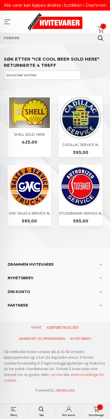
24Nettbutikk (65, 390)
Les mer (56, 374)
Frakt (36, 328)
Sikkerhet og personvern (42, 339)
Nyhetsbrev (80, 339)
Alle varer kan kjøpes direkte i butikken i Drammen (55, 5)
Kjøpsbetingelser (63, 328)
